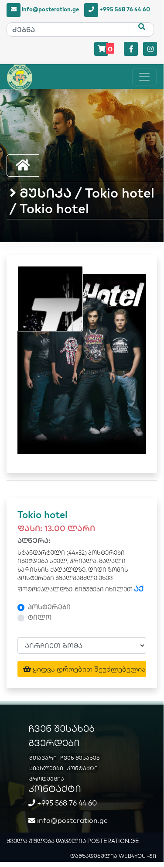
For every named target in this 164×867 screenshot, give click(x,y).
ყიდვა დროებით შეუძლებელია (88, 669)
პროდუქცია (46, 778)
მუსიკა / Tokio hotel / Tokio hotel (82, 200)
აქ (139, 589)
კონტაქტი (82, 768)
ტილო (39, 617)
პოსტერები (49, 607)
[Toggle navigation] (144, 76)
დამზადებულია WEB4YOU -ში (113, 856)
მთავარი (43, 757)
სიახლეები (46, 768)
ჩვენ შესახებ (80, 757)
